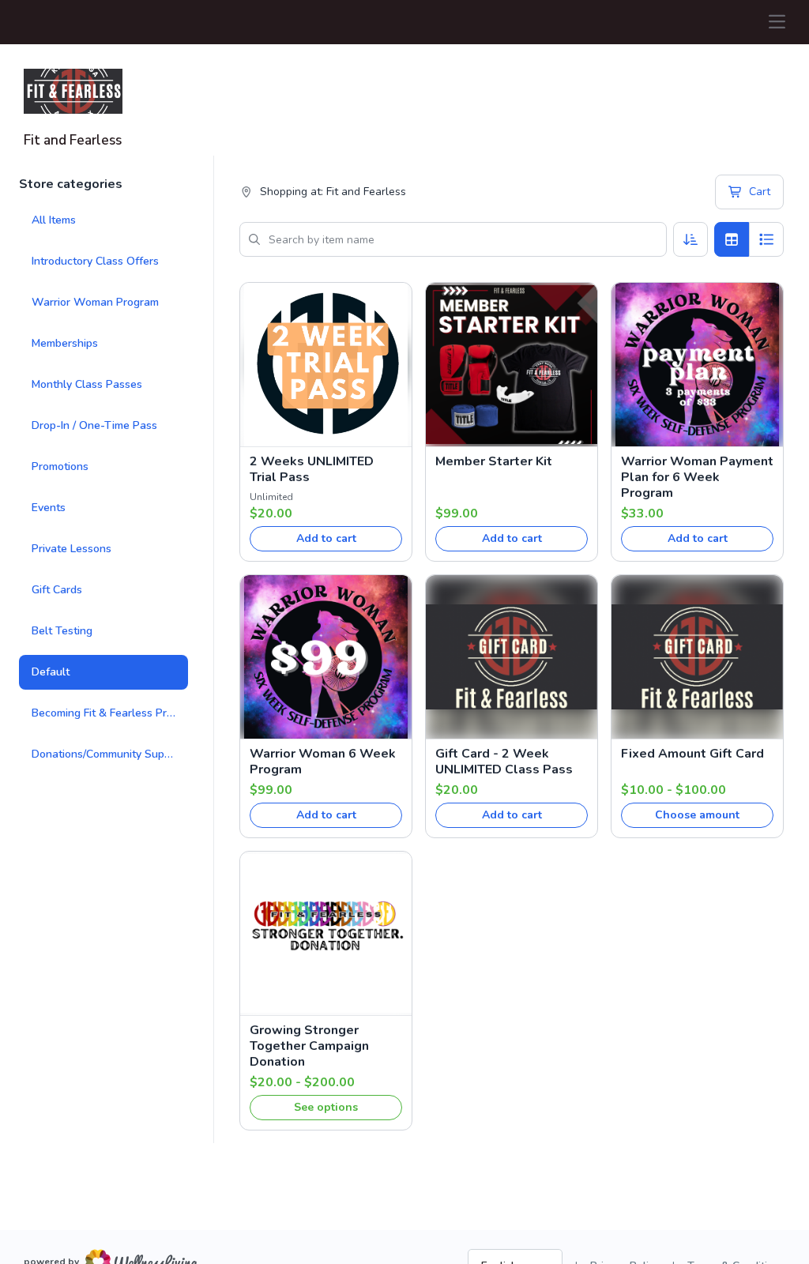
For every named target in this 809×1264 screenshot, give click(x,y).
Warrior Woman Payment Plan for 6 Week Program (697, 477)
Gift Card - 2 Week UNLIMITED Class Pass (504, 761)
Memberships (65, 343)
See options (326, 1107)
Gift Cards (57, 589)
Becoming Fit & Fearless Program (110, 712)
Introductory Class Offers (95, 261)
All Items (54, 220)
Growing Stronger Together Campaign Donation (309, 1046)
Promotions (60, 466)
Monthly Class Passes (87, 384)
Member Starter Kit (493, 461)
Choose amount (697, 814)
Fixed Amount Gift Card (692, 754)
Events (49, 507)
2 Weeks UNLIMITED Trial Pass (312, 469)
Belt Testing (62, 630)
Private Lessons (71, 548)
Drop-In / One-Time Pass (94, 425)
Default (51, 671)
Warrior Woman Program (95, 302)
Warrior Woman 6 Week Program (323, 761)
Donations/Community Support (108, 754)
